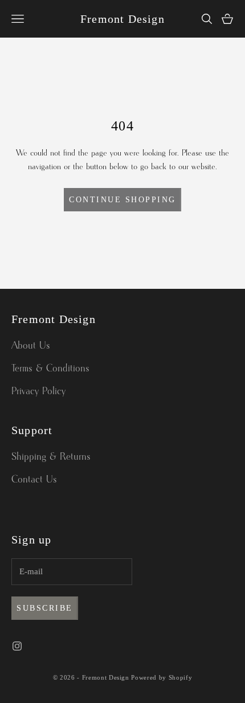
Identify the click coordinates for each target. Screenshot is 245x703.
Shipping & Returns (51, 457)
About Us (30, 346)
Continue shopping (122, 199)
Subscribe (45, 608)
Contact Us (34, 480)
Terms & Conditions (50, 368)
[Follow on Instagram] (17, 646)
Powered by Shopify (161, 677)
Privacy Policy (38, 391)
